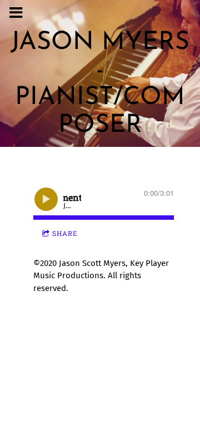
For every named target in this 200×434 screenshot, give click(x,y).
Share (65, 233)
